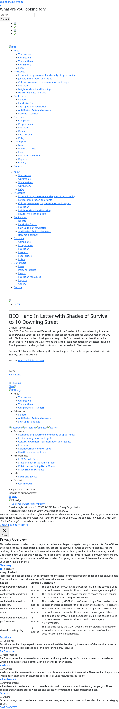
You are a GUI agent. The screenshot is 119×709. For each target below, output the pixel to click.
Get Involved (20, 96)
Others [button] (4, 693)
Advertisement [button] (8, 679)
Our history (24, 64)
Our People (24, 57)
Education (23, 85)
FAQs (21, 68)
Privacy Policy (16, 503)
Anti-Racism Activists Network (34, 110)
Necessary (8, 568)
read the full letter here (31, 360)
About (17, 50)
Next (11, 386)
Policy (21, 138)
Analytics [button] (5, 665)
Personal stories (27, 148)
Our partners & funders (31, 407)
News (21, 145)
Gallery (22, 162)
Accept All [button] (23, 524)
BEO (11, 374)
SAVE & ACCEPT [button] (8, 707)
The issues (19, 71)
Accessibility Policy (34, 503)
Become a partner (28, 113)
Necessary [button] (5, 565)
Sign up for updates (29, 421)
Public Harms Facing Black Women (37, 466)
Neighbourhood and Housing (34, 89)
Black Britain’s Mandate (31, 469)
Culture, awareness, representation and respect (44, 82)
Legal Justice (25, 134)
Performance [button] (7, 651)
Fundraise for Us (27, 103)
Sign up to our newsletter (32, 106)
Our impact (20, 141)
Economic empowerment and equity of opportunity (46, 75)
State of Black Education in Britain (36, 462)
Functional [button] (5, 637)
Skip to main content (11, 1)
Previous (16, 382)
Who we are (24, 54)
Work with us (25, 61)
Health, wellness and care (32, 92)
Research (23, 131)
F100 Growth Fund (28, 459)
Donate (22, 99)
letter (18, 374)
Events (22, 152)
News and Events (27, 476)
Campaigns (24, 120)
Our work (19, 117)
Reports (22, 159)
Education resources (29, 155)
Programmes (25, 124)
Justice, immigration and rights (35, 78)
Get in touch (25, 483)
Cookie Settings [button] (8, 524)
